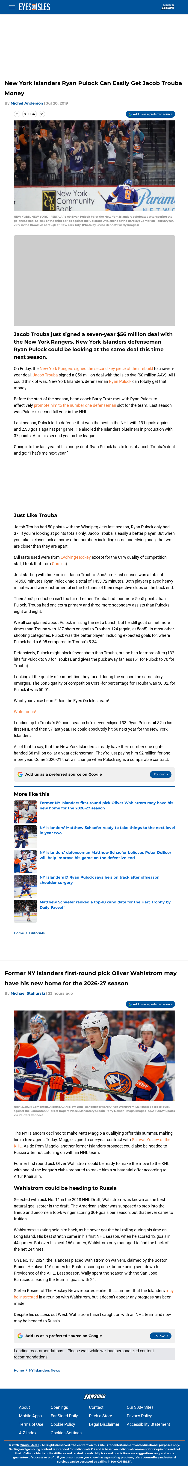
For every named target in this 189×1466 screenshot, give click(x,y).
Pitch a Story (100, 1415)
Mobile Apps (30, 1415)
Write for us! (25, 711)
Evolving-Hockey (76, 557)
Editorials (36, 933)
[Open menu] (12, 7)
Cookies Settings (66, 1432)
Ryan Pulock (120, 381)
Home (19, 933)
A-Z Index (27, 1432)
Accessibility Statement (148, 1424)
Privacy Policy (139, 1415)
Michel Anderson (27, 103)
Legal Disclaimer (104, 1424)
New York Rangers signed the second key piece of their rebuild (96, 368)
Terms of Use (31, 1424)
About (24, 1407)
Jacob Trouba (45, 375)
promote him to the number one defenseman (75, 405)
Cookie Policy (63, 1424)
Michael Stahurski (28, 993)
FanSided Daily (64, 1415)
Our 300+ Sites (140, 1407)
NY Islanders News (44, 1370)
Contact (96, 1407)
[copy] (42, 114)
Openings (59, 1407)
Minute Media (29, 1445)
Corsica (59, 563)
